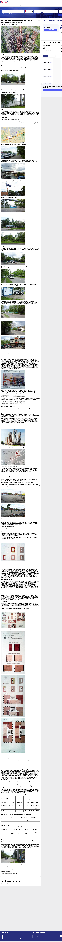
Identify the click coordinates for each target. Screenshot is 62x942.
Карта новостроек (20, 937)
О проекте (51, 935)
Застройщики (51, 934)
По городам (4, 937)
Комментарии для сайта (7, 884)
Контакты (51, 936)
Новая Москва (5, 936)
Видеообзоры (35, 937)
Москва (3, 934)
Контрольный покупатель (9, 5)
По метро (18, 935)
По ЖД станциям (5, 938)
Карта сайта (19, 938)
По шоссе (18, 934)
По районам (19, 936)
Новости (34, 935)
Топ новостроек (20, 939)
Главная (1, 5)
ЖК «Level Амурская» (30, 63)
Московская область (6, 935)
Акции (33, 934)
